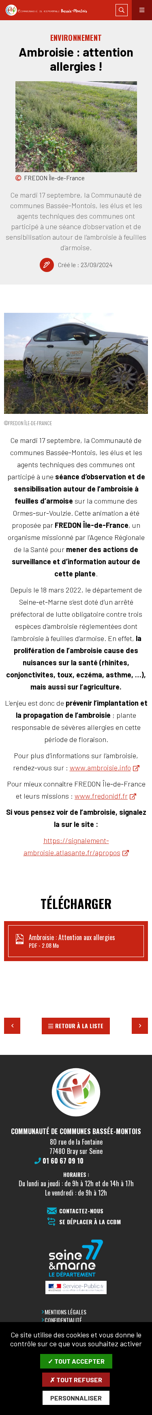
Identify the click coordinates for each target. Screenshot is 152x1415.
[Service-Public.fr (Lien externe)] (76, 1288)
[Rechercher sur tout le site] (122, 10)
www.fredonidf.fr (101, 795)
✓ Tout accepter (76, 1361)
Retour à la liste (79, 1025)
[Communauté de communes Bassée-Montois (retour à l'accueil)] (50, 10)
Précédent (12, 1026)
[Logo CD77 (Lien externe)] (76, 1259)
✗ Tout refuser (76, 1379)
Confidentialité (63, 1320)
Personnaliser (76, 1398)
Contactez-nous (81, 1211)
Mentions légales (65, 1311)
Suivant (140, 1026)
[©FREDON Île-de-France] (76, 363)
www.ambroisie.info (100, 767)
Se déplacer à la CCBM (90, 1222)
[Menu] (142, 10)
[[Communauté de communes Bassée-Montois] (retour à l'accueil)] (76, 1115)
